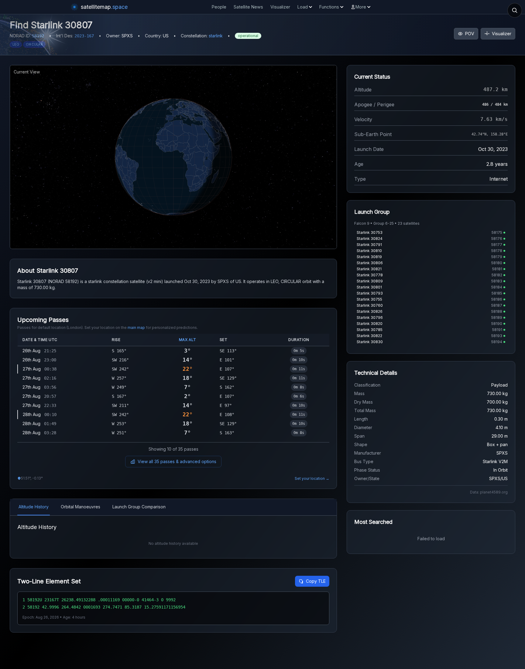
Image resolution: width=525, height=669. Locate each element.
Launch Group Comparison (139, 506)
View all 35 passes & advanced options (177, 461)
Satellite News (248, 6)
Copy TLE (316, 581)
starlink (216, 35)
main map (136, 327)
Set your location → (312, 478)
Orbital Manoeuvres (80, 506)
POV (469, 33)
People (219, 6)
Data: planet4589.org (489, 492)
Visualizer (280, 6)
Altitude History (34, 506)
